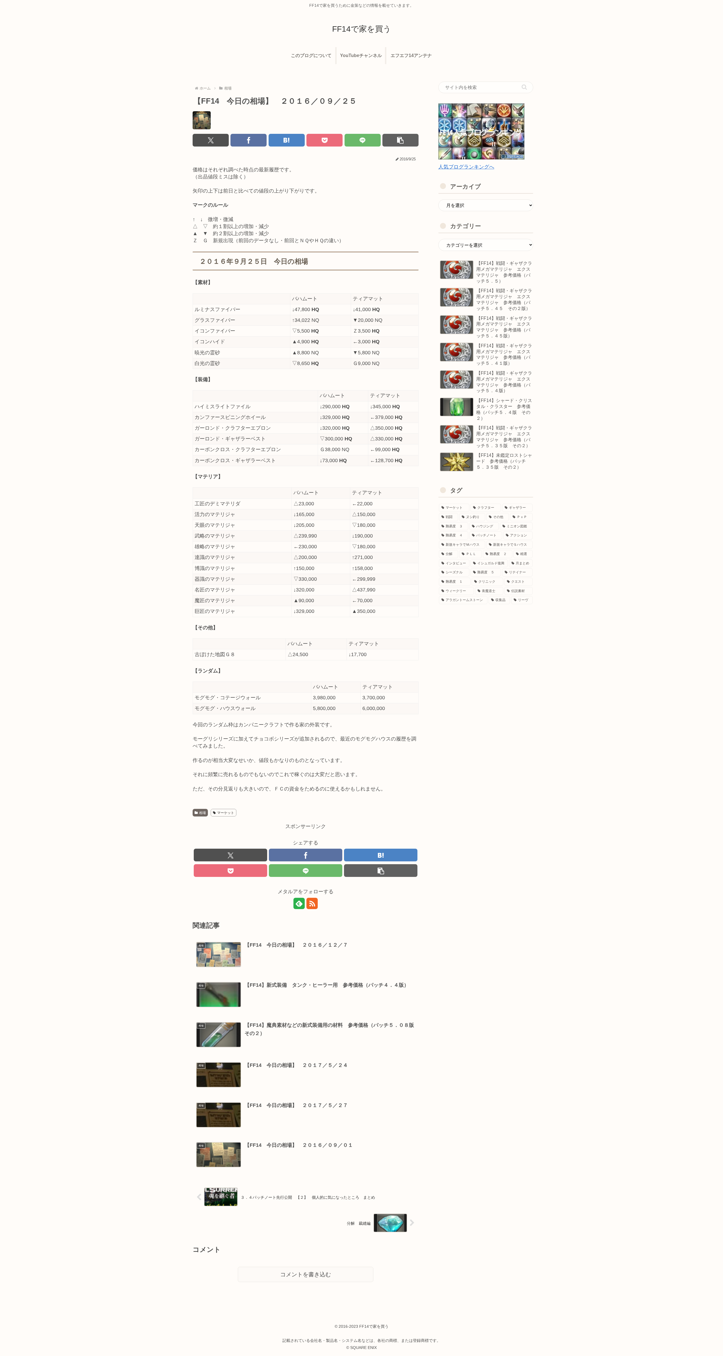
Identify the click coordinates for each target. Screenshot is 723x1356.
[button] (400, 140)
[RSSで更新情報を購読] (312, 903)
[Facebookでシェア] (248, 140)
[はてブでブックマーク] (287, 140)
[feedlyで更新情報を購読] (299, 903)
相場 (202, 813)
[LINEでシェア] (363, 140)
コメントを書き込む (305, 1274)
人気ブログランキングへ (466, 167)
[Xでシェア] (211, 140)
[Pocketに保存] (324, 140)
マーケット (225, 813)
